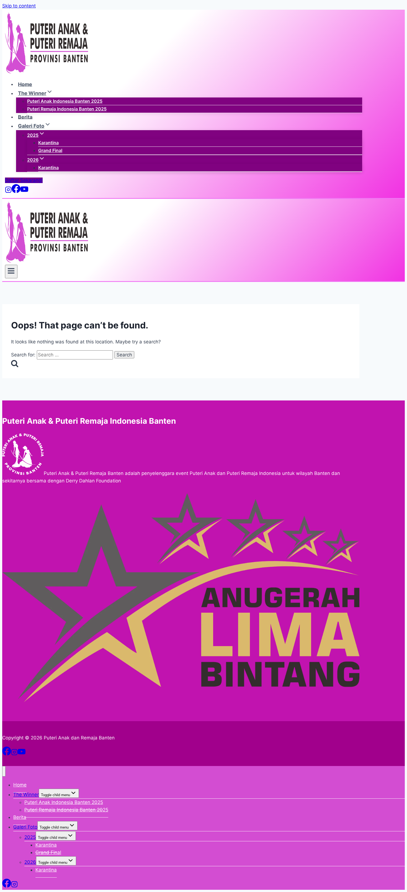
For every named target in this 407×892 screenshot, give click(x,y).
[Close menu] (4, 771)
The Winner (26, 794)
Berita (25, 117)
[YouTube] (24, 191)
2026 (30, 862)
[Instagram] (8, 191)
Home (25, 84)
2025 (30, 837)
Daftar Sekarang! (24, 180)
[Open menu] (11, 271)
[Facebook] (16, 191)
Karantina (48, 142)
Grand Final (50, 150)
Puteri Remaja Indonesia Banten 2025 (67, 109)
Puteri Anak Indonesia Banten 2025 (64, 101)
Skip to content (19, 6)
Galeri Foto (25, 827)
